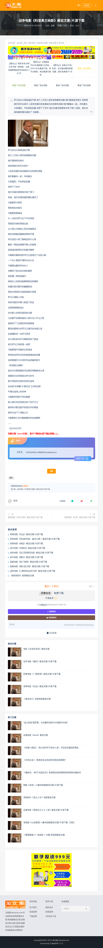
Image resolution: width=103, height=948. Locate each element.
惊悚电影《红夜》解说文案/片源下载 (79, 517)
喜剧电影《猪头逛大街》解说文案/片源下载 (29, 566)
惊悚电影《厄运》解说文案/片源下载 (26, 534)
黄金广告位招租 (84, 68)
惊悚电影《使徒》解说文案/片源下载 (26, 544)
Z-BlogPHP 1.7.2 (56, 943)
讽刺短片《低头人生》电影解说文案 (39, 798)
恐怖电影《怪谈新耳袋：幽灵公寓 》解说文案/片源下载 (35, 539)
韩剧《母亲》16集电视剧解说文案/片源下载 (43, 785)
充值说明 (33, 912)
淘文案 (19, 43)
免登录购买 (52, 617)
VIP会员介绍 (50, 916)
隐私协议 (49, 907)
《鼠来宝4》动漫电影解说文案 (37, 699)
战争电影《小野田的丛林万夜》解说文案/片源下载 (32, 571)
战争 (53, 26)
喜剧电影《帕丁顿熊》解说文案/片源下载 (28, 562)
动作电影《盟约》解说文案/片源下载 (26, 557)
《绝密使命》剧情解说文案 (22, 576)
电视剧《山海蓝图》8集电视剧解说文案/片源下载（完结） (49, 823)
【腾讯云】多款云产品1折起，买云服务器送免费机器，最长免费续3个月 (62, 68)
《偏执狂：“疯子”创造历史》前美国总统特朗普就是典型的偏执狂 (52, 773)
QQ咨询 (52, 633)
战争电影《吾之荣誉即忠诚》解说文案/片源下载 (31, 553)
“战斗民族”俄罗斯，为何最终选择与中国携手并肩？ (46, 723)
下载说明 (33, 916)
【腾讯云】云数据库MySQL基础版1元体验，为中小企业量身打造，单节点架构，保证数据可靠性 (40, 68)
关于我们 (33, 907)
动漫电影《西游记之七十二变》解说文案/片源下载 (46, 810)
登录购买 (52, 611)
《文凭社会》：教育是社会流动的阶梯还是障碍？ (45, 760)
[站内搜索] (78, 5)
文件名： (20, 452)
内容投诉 (25, 486)
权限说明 (49, 912)
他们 (11, 478)
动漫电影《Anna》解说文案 (35, 735)
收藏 (51, 471)
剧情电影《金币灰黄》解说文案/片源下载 (25, 517)
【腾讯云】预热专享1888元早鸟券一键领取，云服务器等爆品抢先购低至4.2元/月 (19, 68)
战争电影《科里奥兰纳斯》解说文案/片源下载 (33, 489)
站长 (15, 501)
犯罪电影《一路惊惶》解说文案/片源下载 (41, 674)
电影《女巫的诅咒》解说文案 (36, 649)
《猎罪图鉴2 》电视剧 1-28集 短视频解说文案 (44, 835)
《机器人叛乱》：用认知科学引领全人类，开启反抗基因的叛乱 (51, 748)
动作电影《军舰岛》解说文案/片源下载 (27, 548)
